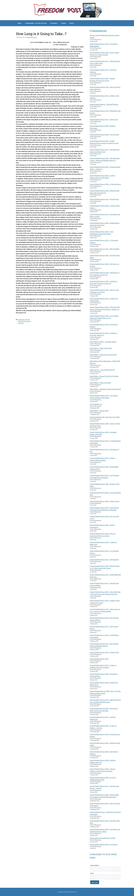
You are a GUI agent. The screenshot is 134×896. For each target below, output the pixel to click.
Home (19, 23)
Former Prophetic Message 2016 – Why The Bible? (105, 249)
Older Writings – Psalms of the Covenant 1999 (103, 355)
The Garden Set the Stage (24, 321)
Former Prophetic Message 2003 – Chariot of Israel (104, 501)
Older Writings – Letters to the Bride (100, 383)
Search (72, 23)
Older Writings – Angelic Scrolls (99, 411)
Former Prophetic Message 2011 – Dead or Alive (104, 119)
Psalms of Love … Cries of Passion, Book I (102, 370)
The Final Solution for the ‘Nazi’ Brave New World (105, 417)
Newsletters (53, 23)
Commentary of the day (24, 319)
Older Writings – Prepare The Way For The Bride (104, 376)
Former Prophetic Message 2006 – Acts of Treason (104, 134)
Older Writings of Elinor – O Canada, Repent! (103, 342)
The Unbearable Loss (96, 404)
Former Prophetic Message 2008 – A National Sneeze (105, 184)
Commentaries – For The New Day (36, 23)
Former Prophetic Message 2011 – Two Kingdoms (104, 559)
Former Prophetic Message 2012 (99, 659)
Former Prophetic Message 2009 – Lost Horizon (104, 844)
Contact (63, 23)
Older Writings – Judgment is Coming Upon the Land (105, 389)
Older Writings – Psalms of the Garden (101, 348)
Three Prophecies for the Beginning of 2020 (102, 838)
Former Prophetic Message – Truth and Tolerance (104, 104)
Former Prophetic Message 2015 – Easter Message (104, 199)
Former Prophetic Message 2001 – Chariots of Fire (104, 652)
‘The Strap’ (21, 323)
